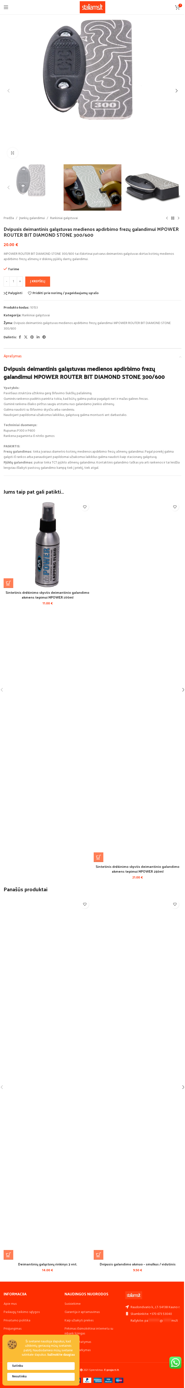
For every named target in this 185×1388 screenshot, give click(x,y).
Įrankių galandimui (32, 218)
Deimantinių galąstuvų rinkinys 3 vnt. (47, 1264)
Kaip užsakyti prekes (79, 1320)
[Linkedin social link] (38, 337)
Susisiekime (73, 1304)
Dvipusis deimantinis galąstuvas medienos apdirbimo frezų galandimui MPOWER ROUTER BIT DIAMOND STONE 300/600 (87, 325)
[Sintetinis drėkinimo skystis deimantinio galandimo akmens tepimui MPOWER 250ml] (137, 681)
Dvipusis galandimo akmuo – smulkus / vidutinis (138, 1264)
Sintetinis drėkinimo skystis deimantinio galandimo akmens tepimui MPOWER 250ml (137, 868)
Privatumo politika (17, 1320)
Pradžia (9, 218)
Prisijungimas (12, 1329)
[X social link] (26, 337)
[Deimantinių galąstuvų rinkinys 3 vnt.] (47, 1079)
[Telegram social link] (44, 337)
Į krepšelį (37, 281)
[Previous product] (167, 218)
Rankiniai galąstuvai (64, 218)
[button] (8, 91)
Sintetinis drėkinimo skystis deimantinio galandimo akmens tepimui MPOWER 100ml (47, 594)
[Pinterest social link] (32, 337)
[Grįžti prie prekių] (173, 218)
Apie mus (10, 1304)
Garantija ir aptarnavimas (82, 1312)
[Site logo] (93, 7)
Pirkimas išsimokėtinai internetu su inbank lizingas (89, 1331)
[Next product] (178, 218)
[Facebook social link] (20, 337)
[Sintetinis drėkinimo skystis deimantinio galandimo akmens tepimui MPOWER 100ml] (47, 544)
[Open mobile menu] (6, 7)
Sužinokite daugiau (61, 1355)
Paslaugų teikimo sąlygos (22, 1312)
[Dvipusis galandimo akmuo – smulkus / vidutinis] (137, 1079)
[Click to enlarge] (12, 153)
